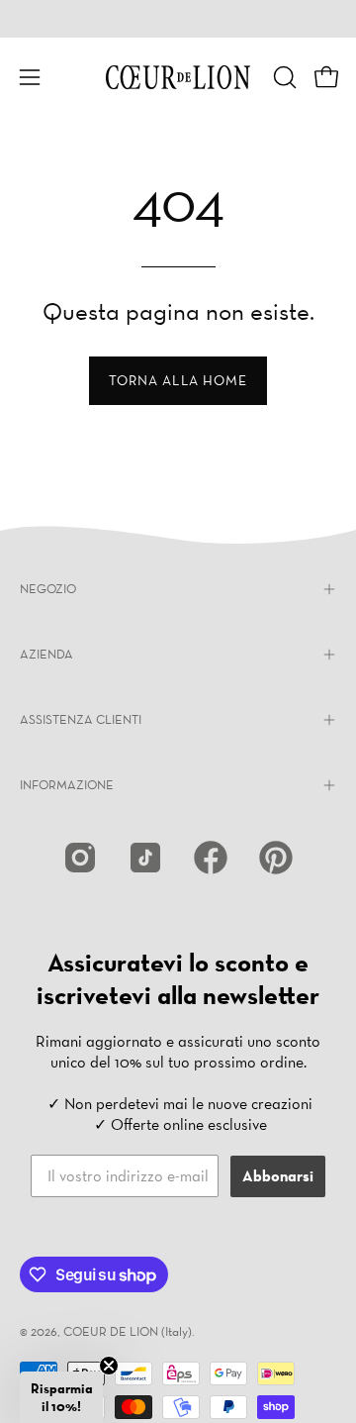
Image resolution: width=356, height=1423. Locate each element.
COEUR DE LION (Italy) (127, 1331)
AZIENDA (46, 654)
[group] (178, 19)
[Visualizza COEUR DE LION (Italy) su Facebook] (210, 857)
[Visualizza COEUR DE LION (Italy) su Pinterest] (276, 857)
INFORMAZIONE (67, 784)
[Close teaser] (109, 1365)
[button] (283, 77)
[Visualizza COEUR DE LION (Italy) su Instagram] (80, 857)
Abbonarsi (277, 1176)
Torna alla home (178, 380)
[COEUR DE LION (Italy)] (178, 77)
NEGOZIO (48, 588)
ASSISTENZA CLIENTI (80, 719)
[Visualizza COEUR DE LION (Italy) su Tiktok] (145, 857)
